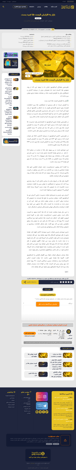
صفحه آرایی (12, 398)
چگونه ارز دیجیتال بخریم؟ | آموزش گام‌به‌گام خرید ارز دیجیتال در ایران (54, 41)
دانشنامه (31, 7)
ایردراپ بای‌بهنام (11, 407)
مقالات (46, 7)
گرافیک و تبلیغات (11, 404)
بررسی (39, 7)
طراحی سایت (45, 468)
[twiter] (46, 411)
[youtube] (40, 411)
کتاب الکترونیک (27, 408)
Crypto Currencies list (10, 396)
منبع (66, 271)
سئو (42, 468)
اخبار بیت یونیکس (26, 406)
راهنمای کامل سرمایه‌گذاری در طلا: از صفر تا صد (59, 46)
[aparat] (43, 411)
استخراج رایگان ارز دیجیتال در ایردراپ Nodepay (58, 44)
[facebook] (37, 411)
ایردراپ (64, 1)
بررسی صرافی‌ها (27, 411)
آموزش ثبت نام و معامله (30, 336)
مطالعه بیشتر (55, 444)
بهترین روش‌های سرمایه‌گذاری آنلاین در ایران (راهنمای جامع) (55, 36)
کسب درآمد (54, 7)
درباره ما (9, 1)
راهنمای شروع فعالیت (20, 7)
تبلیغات (4, 1)
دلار (65, 153)
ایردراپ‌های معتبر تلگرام (27, 398)
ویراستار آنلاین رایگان (10, 402)
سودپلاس (50, 21)
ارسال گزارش (49, 444)
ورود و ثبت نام (29, 333)
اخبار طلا (38, 18)
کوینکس (28, 413)
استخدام (14, 1)
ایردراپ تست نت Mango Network (62, 38)
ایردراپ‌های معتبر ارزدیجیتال (27, 403)
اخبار (46, 21)
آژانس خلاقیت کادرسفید (32, 468)
